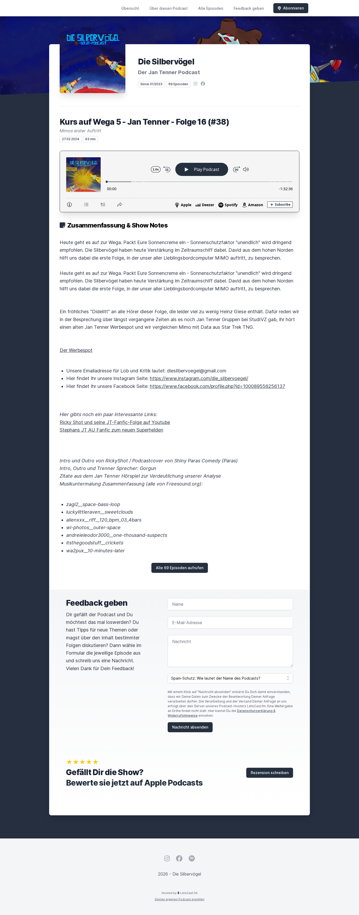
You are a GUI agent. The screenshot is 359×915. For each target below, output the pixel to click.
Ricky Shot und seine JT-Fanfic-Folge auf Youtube (115, 422)
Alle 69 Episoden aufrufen (179, 567)
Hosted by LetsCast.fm (180, 893)
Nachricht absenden (190, 727)
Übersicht (130, 8)
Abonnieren (293, 8)
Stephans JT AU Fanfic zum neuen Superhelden (111, 430)
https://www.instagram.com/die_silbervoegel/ (199, 378)
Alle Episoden (210, 8)
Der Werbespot (76, 350)
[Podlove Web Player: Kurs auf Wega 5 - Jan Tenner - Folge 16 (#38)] (179, 181)
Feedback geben (249, 8)
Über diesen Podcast (169, 8)
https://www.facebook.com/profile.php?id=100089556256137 (217, 386)
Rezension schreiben (270, 772)
